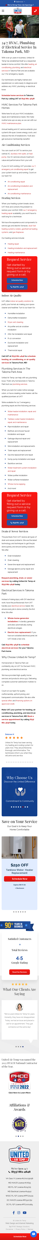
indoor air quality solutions (20, 301)
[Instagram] (18, 1213)
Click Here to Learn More (20, 1093)
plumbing (16, 67)
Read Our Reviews (19, 972)
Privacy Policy (20, 1229)
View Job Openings (25, 5)
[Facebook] (14, 1213)
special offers (7, 701)
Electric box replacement (19, 632)
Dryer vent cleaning (15, 322)
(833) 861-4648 (27, 99)
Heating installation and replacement (22, 248)
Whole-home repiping (16, 484)
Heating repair (13, 244)
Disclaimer (9, 1229)
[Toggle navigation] (3, 11)
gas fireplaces (18, 232)
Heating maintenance (16, 253)
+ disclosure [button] (19, 888)
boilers (18, 229)
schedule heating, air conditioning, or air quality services (19, 359)
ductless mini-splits (18, 154)
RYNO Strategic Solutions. (21, 1226)
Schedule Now (17, 280)
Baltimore (19, 2)
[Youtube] (24, 1213)
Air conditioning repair (16, 182)
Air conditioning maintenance (19, 194)
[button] (34, 749)
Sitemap (30, 1229)
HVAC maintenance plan (11, 123)
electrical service (18, 606)
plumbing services (20, 384)
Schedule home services (13, 95)
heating (31, 64)
